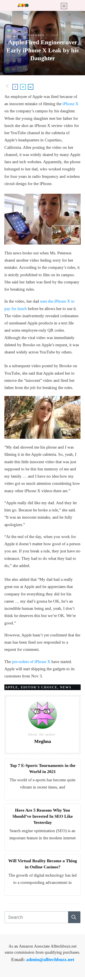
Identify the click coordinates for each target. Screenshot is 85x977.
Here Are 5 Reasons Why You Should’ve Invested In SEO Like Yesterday (42, 816)
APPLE (11, 687)
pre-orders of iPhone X (31, 661)
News (65, 687)
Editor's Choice (39, 687)
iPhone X (70, 103)
